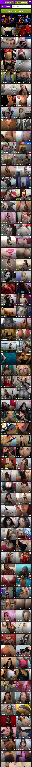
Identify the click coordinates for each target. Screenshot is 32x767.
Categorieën (7, 6)
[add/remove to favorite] (2, 26)
